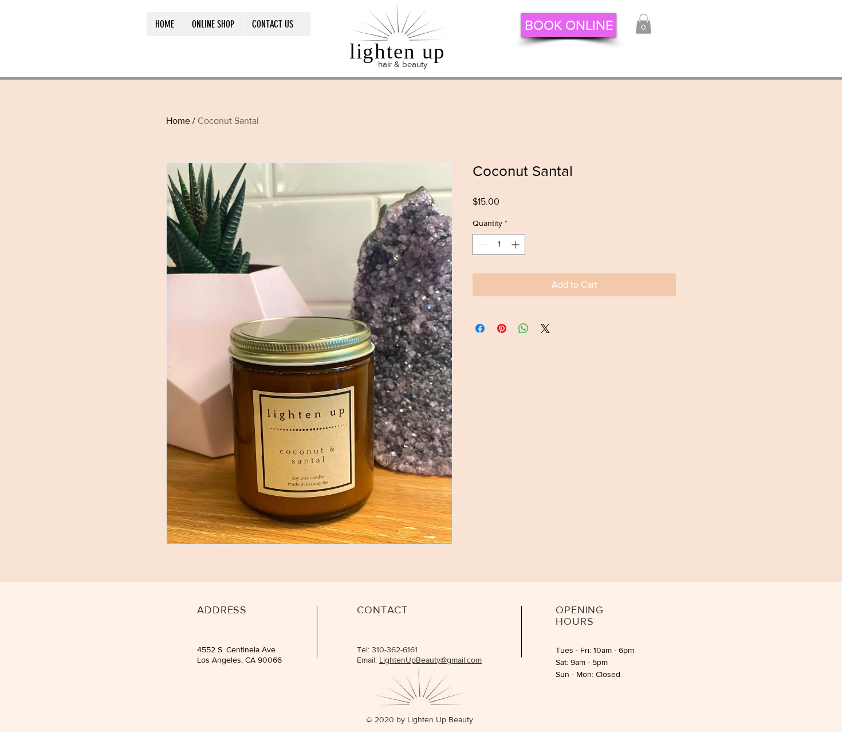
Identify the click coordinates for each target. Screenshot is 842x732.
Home (178, 121)
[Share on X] (545, 328)
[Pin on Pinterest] (502, 328)
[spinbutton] (499, 244)
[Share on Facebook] (480, 328)
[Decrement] (481, 244)
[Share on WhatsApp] (523, 328)
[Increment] (516, 244)
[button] (643, 24)
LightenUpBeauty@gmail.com (430, 659)
